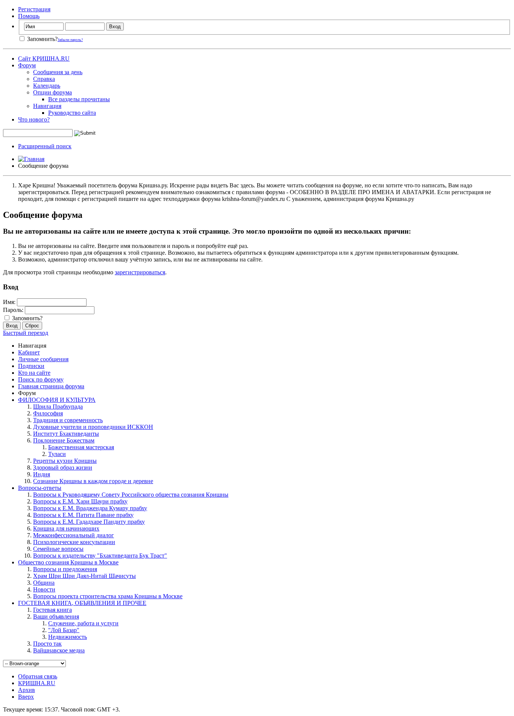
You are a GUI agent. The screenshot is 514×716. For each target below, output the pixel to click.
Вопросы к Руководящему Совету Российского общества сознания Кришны (130, 494)
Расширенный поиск (44, 146)
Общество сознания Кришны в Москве (68, 562)
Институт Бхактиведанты (66, 433)
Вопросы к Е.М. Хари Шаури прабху (80, 501)
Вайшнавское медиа (59, 650)
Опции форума (52, 92)
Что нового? (34, 119)
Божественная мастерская (81, 447)
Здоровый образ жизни (62, 467)
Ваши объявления (56, 616)
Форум (27, 65)
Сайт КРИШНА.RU (44, 58)
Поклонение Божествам (63, 440)
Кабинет (29, 352)
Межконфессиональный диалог (73, 535)
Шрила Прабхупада (58, 406)
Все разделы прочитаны (79, 99)
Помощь (29, 16)
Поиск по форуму (41, 379)
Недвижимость (67, 637)
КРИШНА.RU (36, 683)
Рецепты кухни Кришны (65, 461)
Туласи (57, 454)
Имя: (9, 302)
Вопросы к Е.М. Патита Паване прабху (83, 515)
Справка (44, 79)
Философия (48, 413)
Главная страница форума (51, 386)
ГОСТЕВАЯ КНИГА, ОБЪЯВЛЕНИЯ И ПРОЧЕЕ (82, 603)
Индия (41, 474)
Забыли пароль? (70, 40)
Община (44, 582)
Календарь (46, 85)
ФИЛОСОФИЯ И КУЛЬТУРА (57, 400)
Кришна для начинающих (66, 528)
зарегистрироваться (140, 272)
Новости (44, 589)
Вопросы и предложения (65, 569)
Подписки (31, 366)
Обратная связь (37, 676)
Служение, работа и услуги (83, 623)
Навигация (47, 106)
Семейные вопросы (58, 549)
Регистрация (34, 9)
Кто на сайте (34, 372)
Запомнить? (42, 39)
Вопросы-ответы (39, 488)
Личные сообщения (43, 359)
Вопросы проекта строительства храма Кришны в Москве (107, 596)
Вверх (26, 696)
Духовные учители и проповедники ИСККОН (93, 427)
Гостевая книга (52, 610)
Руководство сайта (72, 112)
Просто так (47, 643)
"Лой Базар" (63, 630)
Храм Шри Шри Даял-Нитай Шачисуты (84, 576)
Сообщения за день (57, 72)
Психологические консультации (74, 542)
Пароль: (13, 310)
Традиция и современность (68, 420)
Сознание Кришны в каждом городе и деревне (93, 481)
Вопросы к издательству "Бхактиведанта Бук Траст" (100, 555)
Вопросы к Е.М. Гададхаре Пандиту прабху (89, 521)
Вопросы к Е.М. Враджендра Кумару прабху (90, 508)
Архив (26, 690)
